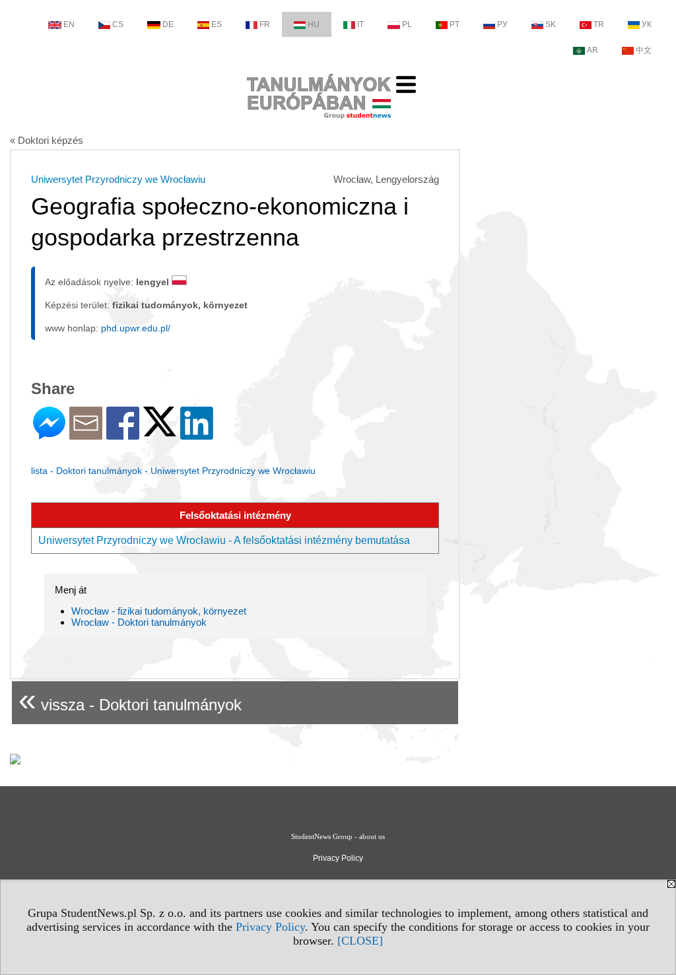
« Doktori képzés (46, 140)
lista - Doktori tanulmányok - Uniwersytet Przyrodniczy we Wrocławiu (173, 470)
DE (168, 24)
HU (314, 24)
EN (69, 24)
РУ (502, 24)
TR (598, 24)
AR (592, 50)
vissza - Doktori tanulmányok (130, 699)
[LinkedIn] (196, 434)
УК (647, 24)
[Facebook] (122, 434)
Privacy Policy (270, 926)
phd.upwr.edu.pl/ (135, 328)
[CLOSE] (360, 940)
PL (407, 24)
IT (360, 24)
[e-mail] (85, 434)
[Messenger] (49, 434)
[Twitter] (159, 431)
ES (216, 24)
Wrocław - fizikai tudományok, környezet (158, 611)
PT (454, 24)
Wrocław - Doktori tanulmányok (139, 622)
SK (550, 24)
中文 (644, 50)
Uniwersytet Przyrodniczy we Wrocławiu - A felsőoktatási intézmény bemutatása (224, 540)
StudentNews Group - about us (338, 836)
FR (264, 24)
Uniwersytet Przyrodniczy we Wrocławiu (118, 179)
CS (117, 24)
